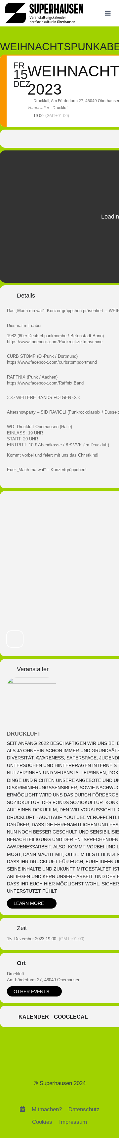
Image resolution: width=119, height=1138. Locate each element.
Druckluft (24, 734)
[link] (54, 341)
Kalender (34, 1017)
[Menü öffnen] (107, 13)
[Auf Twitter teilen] (102, 138)
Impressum (73, 1122)
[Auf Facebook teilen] (89, 138)
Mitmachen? (47, 1109)
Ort (21, 963)
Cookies (42, 1122)
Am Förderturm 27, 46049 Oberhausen (43, 979)
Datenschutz (83, 1109)
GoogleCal (71, 1017)
